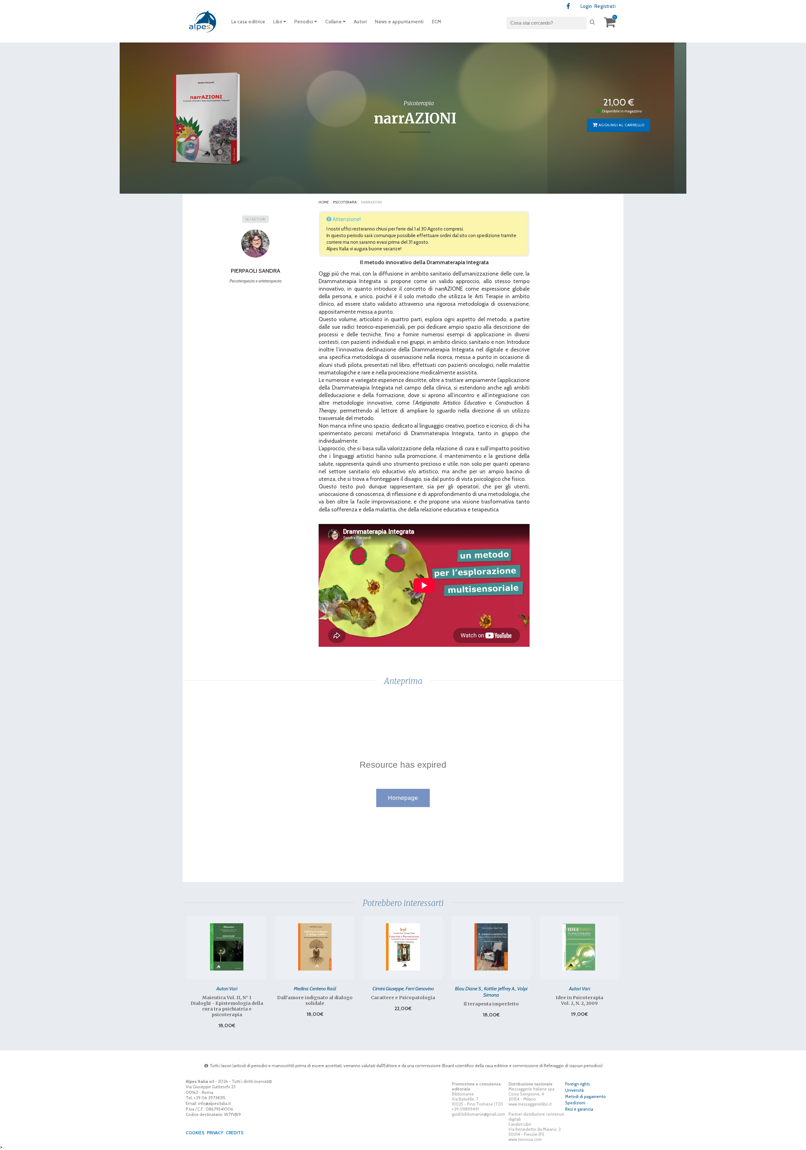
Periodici (304, 22)
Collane (334, 22)
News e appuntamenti (399, 22)
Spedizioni (575, 1102)
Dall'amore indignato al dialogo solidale (315, 1000)
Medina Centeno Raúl (315, 988)
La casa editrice (248, 22)
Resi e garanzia (579, 1109)
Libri (278, 22)
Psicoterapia (345, 202)
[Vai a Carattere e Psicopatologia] (403, 947)
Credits (234, 1132)
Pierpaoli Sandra (255, 270)
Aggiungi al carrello (621, 124)
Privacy (215, 1132)
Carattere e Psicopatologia (403, 997)
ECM (436, 22)
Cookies (195, 1132)
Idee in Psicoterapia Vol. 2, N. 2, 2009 (579, 1000)
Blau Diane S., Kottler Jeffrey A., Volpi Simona (491, 991)
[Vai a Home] (203, 21)
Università (574, 1090)
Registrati (605, 6)
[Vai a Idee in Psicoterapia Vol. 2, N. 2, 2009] (579, 947)
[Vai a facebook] (568, 6)
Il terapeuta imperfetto (491, 1004)
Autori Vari (226, 988)
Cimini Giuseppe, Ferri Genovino (403, 988)
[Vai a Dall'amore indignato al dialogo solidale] (315, 947)
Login (586, 6)
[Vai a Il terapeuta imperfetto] (491, 947)
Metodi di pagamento (585, 1096)
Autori (360, 22)
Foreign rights (577, 1083)
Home (324, 202)
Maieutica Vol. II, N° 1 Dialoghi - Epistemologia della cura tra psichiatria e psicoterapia (226, 1006)
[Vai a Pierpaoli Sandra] (255, 245)
